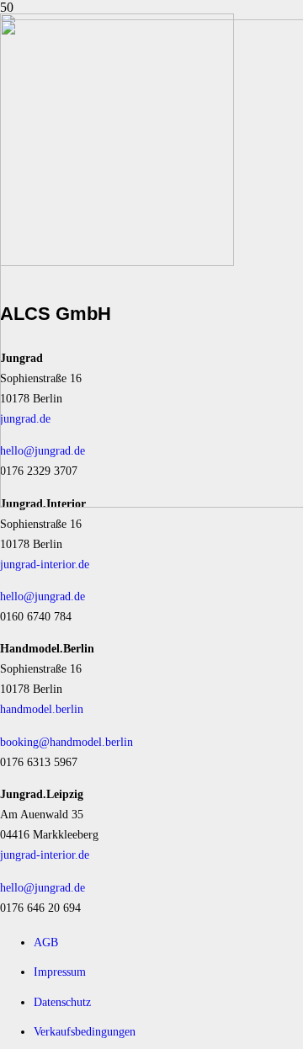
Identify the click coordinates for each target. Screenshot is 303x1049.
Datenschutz (62, 1002)
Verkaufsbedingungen (85, 1031)
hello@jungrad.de (42, 596)
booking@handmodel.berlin (66, 741)
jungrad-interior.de (44, 564)
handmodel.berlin (41, 709)
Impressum (60, 971)
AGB (46, 942)
